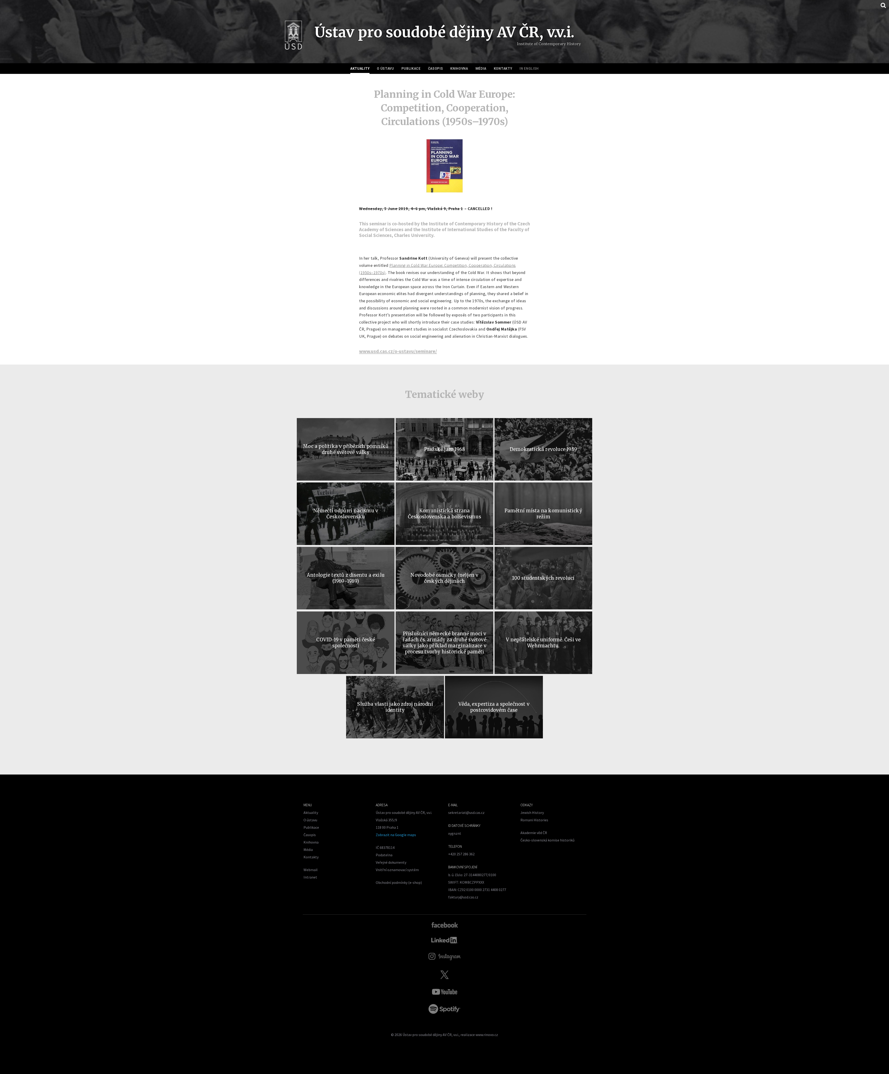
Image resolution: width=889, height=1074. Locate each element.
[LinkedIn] (444, 940)
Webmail (311, 869)
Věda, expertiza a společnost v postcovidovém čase (493, 707)
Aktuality (359, 68)
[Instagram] (444, 957)
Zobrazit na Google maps (396, 834)
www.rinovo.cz (487, 1034)
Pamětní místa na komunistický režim (543, 514)
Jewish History (532, 812)
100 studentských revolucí (543, 578)
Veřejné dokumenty (391, 862)
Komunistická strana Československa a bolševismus (444, 514)
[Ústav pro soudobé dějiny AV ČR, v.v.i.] (293, 36)
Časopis (435, 68)
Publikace (411, 68)
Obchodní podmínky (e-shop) (399, 882)
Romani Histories (534, 820)
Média (481, 68)
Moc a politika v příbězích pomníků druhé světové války (345, 449)
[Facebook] (444, 925)
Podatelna (384, 855)
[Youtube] (444, 992)
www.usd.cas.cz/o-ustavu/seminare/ (398, 351)
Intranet (310, 877)
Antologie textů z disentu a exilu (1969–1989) (346, 578)
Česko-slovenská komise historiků (547, 840)
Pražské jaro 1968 (444, 449)
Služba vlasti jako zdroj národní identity (395, 707)
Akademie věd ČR (533, 832)
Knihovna (459, 68)
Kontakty (503, 68)
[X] (444, 975)
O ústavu (385, 68)
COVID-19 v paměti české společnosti (345, 643)
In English (529, 68)
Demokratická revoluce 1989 (543, 449)
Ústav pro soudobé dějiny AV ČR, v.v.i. (431, 1034)
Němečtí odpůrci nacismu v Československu (345, 514)
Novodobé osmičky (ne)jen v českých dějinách (444, 578)
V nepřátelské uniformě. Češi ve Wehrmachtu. (543, 643)
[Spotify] (444, 1009)
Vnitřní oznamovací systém (397, 869)
